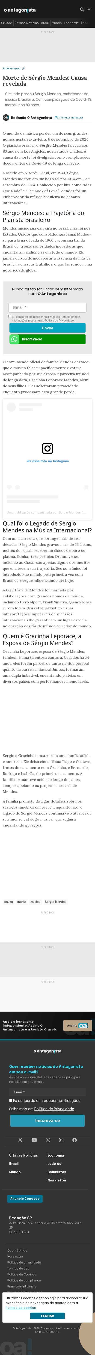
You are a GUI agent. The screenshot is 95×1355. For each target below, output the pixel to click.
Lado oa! (87, 23)
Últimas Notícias (27, 23)
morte (21, 902)
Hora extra (15, 1256)
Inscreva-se (32, 339)
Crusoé (6, 23)
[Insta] (61, 1140)
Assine (72, 1025)
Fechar (47, 1316)
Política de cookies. (21, 1307)
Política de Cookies (21, 1274)
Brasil (45, 23)
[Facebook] (74, 1140)
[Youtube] (34, 1140)
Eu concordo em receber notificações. (46, 1101)
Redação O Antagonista (31, 118)
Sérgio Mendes (55, 902)
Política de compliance (24, 1280)
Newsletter (57, 1180)
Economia (71, 23)
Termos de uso (18, 1268)
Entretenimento (12, 68)
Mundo (57, 23)
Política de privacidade (24, 1262)
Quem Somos (17, 1250)
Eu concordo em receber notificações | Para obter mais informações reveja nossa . (45, 318)
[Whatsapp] (48, 1140)
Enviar (47, 328)
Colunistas (57, 1172)
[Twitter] (20, 1140)
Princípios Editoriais (21, 1286)
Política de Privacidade (59, 320)
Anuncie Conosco (25, 1198)
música (35, 902)
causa (8, 902)
